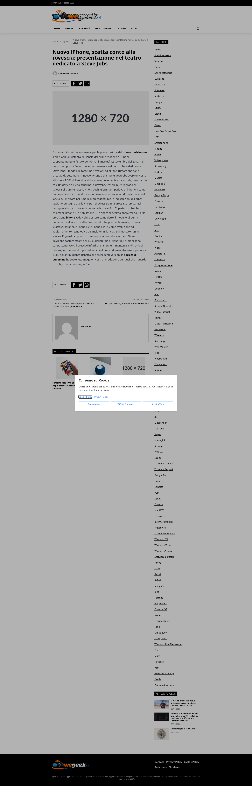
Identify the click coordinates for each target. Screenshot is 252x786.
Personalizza (94, 404)
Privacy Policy (101, 396)
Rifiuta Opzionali (126, 404)
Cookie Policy (85, 396)
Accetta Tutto (158, 404)
